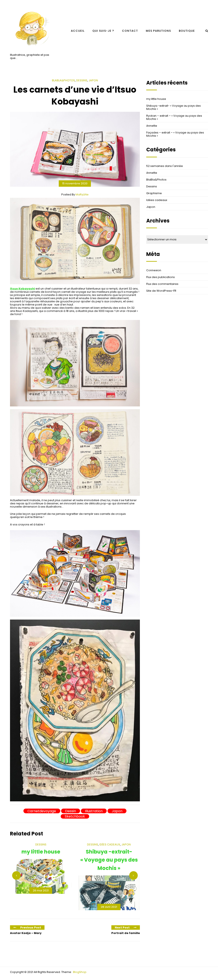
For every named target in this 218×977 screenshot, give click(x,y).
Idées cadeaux (109, 844)
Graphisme (154, 193)
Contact (130, 31)
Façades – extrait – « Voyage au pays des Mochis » (175, 134)
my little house (156, 99)
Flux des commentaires (162, 284)
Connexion (153, 270)
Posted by (75, 194)
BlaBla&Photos (63, 80)
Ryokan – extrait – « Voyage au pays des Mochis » (174, 117)
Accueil (78, 31)
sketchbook (75, 816)
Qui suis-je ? (103, 31)
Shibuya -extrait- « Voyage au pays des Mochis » (173, 107)
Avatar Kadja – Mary (26, 933)
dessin (70, 811)
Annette (151, 126)
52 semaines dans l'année (164, 166)
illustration (94, 811)
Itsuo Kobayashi (22, 289)
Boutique (187, 31)
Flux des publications (160, 277)
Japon (93, 80)
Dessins (81, 80)
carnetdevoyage (41, 811)
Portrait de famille (125, 933)
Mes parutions (158, 31)
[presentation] (16, 875)
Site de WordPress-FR (161, 291)
